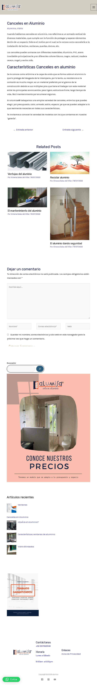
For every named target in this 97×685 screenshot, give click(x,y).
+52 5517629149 (43, 646)
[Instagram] (48, 679)
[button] (11, 679)
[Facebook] (42, 679)
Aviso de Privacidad (71, 654)
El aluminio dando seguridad (66, 243)
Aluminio (11, 28)
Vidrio (20, 28)
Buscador (11, 363)
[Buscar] (40, 369)
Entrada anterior (23, 129)
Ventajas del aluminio (20, 173)
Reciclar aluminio (59, 177)
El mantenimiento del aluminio (24, 210)
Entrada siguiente (73, 129)
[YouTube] (55, 679)
